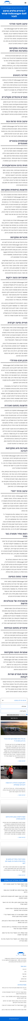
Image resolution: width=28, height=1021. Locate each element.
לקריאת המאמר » (21, 761)
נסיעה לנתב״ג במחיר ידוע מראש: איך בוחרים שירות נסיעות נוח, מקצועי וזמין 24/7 (15, 861)
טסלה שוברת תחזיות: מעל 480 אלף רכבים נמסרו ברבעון (14, 1009)
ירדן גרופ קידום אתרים (14, 1019)
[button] (25, 2)
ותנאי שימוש (9, 714)
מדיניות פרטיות (15, 714)
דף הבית (25, 8)
